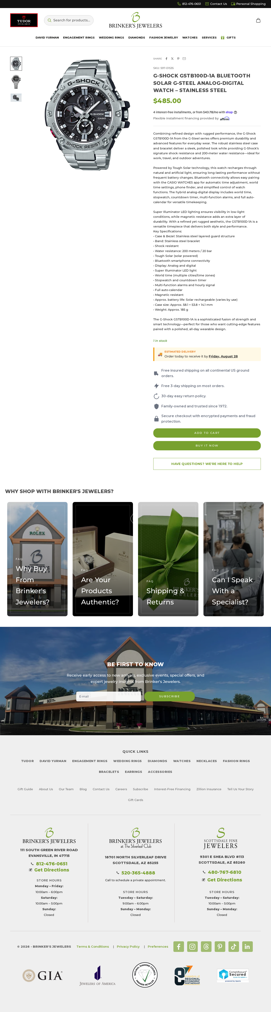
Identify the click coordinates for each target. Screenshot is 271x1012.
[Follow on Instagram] (192, 946)
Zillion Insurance (208, 789)
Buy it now (207, 445)
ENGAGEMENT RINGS (89, 761)
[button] (69, 20)
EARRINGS (133, 772)
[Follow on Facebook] (178, 946)
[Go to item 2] (16, 82)
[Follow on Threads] (206, 946)
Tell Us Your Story (240, 789)
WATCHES (182, 761)
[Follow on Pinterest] (220, 946)
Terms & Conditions (92, 946)
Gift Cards (135, 800)
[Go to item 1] (16, 64)
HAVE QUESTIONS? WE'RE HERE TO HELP (207, 464)
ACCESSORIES (160, 772)
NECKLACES (206, 761)
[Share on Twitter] (172, 58)
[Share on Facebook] (166, 58)
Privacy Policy (128, 946)
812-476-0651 (191, 4)
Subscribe (169, 696)
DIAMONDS (157, 761)
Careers (121, 789)
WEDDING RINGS (127, 761)
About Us (46, 789)
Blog (83, 789)
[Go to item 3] (16, 97)
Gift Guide (25, 789)
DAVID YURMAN (53, 761)
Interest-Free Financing (172, 789)
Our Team (66, 789)
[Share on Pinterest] (178, 58)
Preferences (158, 946)
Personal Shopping (251, 4)
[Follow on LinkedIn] (247, 946)
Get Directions (51, 870)
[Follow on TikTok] (233, 946)
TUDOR (27, 761)
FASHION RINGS (236, 761)
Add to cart (207, 432)
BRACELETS (109, 772)
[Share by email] (184, 58)
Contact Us (218, 4)
